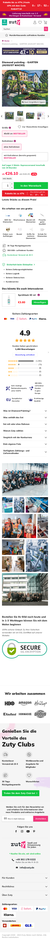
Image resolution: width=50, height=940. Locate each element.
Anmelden (40, 818)
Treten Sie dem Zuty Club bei (19, 793)
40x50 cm (14, 133)
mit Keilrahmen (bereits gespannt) (20, 156)
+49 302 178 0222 (26, 859)
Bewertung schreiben (25, 355)
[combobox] (23, 29)
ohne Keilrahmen (12, 147)
